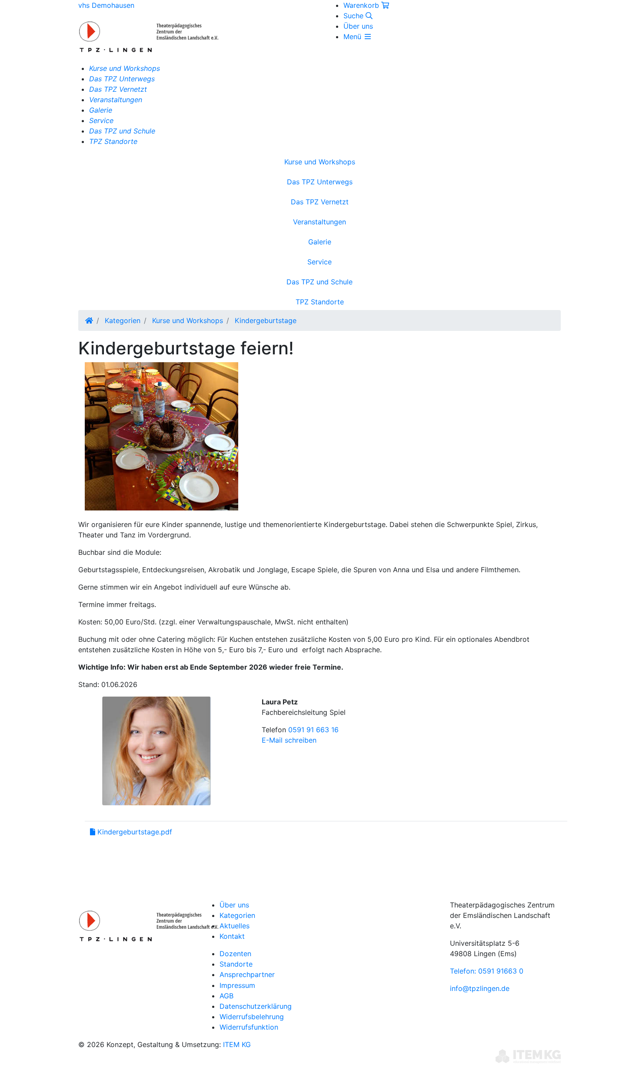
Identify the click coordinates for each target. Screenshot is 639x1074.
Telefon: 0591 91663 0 (486, 971)
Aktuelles (235, 925)
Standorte (236, 964)
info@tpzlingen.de (479, 988)
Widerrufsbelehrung (252, 1016)
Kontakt (232, 936)
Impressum (237, 985)
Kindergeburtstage (265, 320)
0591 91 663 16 (313, 729)
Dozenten (235, 953)
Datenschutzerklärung (256, 1006)
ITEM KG (237, 1044)
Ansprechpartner (247, 974)
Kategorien (122, 320)
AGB (226, 995)
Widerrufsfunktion (249, 1027)
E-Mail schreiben (289, 740)
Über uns (358, 26)
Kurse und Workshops (187, 320)
